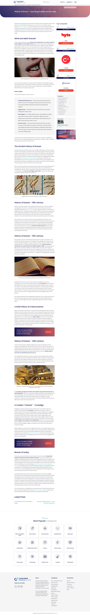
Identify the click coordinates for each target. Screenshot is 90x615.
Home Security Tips (62, 99)
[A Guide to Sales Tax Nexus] (60, 122)
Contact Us (69, 584)
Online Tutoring (54, 596)
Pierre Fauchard (30, 209)
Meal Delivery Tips (62, 105)
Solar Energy (53, 602)
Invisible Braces (54, 586)
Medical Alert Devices (55, 591)
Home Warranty (54, 584)
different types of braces (34, 433)
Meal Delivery (54, 589)
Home (15, 5)
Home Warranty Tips (62, 101)
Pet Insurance (54, 598)
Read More (59, 126)
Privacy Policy (70, 586)
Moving (52, 593)
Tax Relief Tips (61, 114)
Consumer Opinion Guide (39, 490)
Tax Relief (53, 603)
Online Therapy (54, 595)
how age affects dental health (29, 158)
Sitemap (55, 613)
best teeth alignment (23, 26)
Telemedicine (54, 605)
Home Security (54, 582)
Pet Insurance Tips (62, 111)
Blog (75, 2)
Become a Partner (71, 582)
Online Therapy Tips (62, 109)
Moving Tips (61, 108)
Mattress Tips (61, 103)
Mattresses (53, 588)
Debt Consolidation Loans (56, 580)
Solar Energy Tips (62, 112)
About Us (62, 2)
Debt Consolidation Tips (63, 98)
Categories (69, 2)
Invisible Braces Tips (62, 102)
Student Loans (54, 600)
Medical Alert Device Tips (63, 106)
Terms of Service (70, 588)
